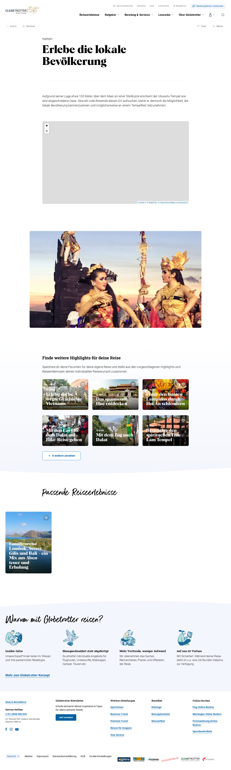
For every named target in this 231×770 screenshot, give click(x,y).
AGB (82, 756)
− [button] (47, 131)
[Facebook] (6, 729)
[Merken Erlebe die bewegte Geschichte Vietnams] (83, 384)
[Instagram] (11, 729)
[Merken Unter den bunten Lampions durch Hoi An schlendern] (183, 384)
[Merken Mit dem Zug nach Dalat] (133, 420)
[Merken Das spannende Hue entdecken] (133, 384)
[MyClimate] (153, 759)
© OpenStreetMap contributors (173, 202)
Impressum (43, 756)
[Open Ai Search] (223, 15)
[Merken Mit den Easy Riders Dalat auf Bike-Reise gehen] (83, 420)
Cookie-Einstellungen (100, 756)
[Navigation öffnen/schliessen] (212, 14)
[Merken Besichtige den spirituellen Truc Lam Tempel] (183, 420)
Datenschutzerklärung (64, 756)
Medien (28, 756)
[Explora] (124, 759)
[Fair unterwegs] (169, 759)
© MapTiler (152, 202)
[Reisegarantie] (208, 759)
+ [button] (47, 126)
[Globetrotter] (190, 759)
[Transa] (139, 759)
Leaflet (141, 202)
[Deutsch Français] (13, 756)
